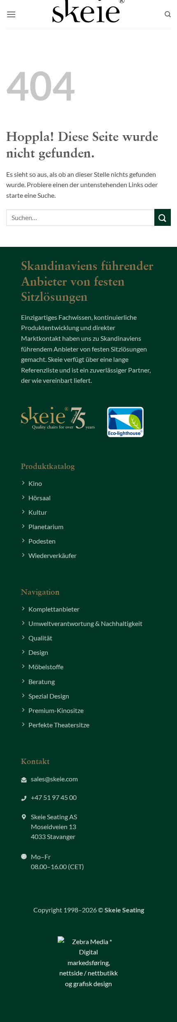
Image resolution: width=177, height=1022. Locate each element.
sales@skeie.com (54, 779)
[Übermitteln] (162, 217)
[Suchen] (168, 14)
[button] (11, 14)
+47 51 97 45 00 (54, 797)
